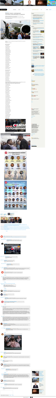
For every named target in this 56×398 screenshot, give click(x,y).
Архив (19, 9)
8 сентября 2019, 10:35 (6, 306)
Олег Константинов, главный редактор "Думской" (10, 301)
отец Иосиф (5, 243)
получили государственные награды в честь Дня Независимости (38, 37)
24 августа (33, 26)
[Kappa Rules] (2, 383)
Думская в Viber (34, 145)
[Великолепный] (2, 324)
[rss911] (2, 237)
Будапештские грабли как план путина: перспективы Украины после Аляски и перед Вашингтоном (15, 224)
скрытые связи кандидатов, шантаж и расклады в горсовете (38, 18)
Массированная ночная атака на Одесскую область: (36, 53)
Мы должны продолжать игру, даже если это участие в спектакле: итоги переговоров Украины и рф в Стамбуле (16, 227)
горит (33, 57)
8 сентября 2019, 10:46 (6, 316)
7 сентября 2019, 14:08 (10, 267)
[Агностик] (2, 295)
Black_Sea (5, 352)
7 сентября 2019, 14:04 (12, 256)
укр (41, 9)
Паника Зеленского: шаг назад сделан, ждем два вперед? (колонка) (11, 225)
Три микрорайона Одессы (36, 14)
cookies (29, 397)
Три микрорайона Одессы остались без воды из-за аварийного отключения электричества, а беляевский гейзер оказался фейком (5, 5)
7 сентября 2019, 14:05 (9, 260)
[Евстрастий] (2, 365)
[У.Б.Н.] (2, 357)
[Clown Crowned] (3, 256)
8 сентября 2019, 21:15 (10, 243)
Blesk (3, 360)
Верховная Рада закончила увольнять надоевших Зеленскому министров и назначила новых (15, 229)
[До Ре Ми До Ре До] (3, 239)
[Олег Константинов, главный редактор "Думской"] (2, 302)
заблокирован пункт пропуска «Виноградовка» (38, 23)
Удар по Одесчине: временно (36, 22)
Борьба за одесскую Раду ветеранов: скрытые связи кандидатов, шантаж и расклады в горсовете (17, 5)
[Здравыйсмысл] (3, 368)
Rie (3, 306)
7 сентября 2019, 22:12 (7, 387)
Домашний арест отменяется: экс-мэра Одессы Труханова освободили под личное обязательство (4, 222)
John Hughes (5, 267)
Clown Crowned (7, 256)
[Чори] (2, 284)
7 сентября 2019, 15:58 (9, 352)
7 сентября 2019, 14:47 (9, 290)
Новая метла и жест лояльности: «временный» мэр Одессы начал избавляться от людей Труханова (11, 222)
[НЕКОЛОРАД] (2, 291)
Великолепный (5, 323)
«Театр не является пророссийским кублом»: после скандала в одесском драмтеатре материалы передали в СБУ (39, 70)
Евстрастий (5, 364)
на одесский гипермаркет (36, 48)
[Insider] (2, 335)
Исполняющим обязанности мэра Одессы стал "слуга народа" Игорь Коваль (18, 222)
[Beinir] (1, 387)
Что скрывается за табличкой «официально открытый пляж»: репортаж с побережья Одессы (40, 66)
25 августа (33, 13)
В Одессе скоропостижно (36, 20)
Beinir (3, 387)
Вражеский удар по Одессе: (36, 56)
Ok (30, 397)
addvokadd (5, 260)
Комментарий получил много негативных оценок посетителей (8, 283)
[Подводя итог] (2, 297)
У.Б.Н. (4, 356)
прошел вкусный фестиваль (41, 28)
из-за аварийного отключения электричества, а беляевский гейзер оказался (38, 15)
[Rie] (1, 306)
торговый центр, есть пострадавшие (36, 58)
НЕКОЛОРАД (5, 290)
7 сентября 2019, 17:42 (9, 364)
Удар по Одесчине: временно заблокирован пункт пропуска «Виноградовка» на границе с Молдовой (40, 5)
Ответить (4, 238)
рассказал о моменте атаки (35, 47)
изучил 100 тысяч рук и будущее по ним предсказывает (38, 44)
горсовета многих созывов (36, 21)
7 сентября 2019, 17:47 (14, 328)
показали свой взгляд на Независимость (36, 31)
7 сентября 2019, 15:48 (10, 323)
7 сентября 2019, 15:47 (19, 301)
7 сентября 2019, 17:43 (9, 380)
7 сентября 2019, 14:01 (8, 236)
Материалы (14, 9)
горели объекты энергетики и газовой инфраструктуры (36, 54)
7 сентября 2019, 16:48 (7, 356)
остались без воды (41, 14)
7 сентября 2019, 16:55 (8, 360)
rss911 (4, 236)
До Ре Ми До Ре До (8, 328)
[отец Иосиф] (2, 244)
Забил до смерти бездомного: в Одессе (37, 50)
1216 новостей (11, 215)
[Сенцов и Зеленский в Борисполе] (15, 149)
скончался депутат (41, 20)
